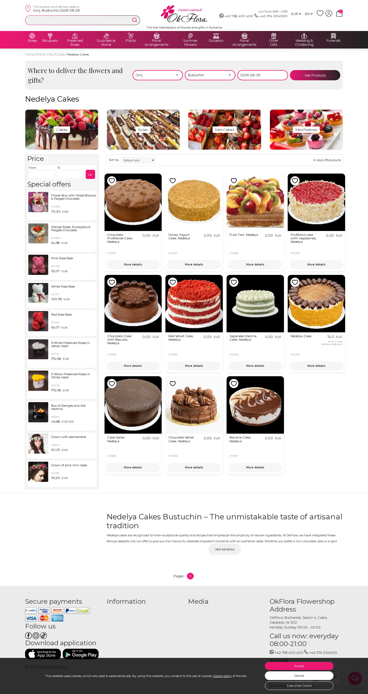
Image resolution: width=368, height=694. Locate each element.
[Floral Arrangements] (156, 36)
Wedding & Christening (304, 43)
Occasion (216, 41)
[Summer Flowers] (190, 36)
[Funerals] (333, 36)
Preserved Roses (75, 43)
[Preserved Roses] (75, 36)
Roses (32, 41)
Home (29, 54)
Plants (131, 41)
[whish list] (321, 15)
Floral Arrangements (156, 43)
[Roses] (32, 36)
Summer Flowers (190, 43)
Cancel (299, 676)
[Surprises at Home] (106, 36)
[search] (134, 20)
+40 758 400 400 (238, 16)
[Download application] (43, 654)
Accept (299, 666)
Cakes (60, 54)
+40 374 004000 (273, 16)
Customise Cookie (299, 686)
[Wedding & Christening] (304, 36)
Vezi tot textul (224, 549)
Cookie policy (222, 676)
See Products (315, 75)
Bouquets (50, 41)
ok (90, 174)
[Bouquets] (50, 36)
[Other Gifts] (274, 36)
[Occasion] (216, 36)
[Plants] (131, 36)
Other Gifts (274, 43)
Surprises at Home (106, 43)
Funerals (333, 41)
